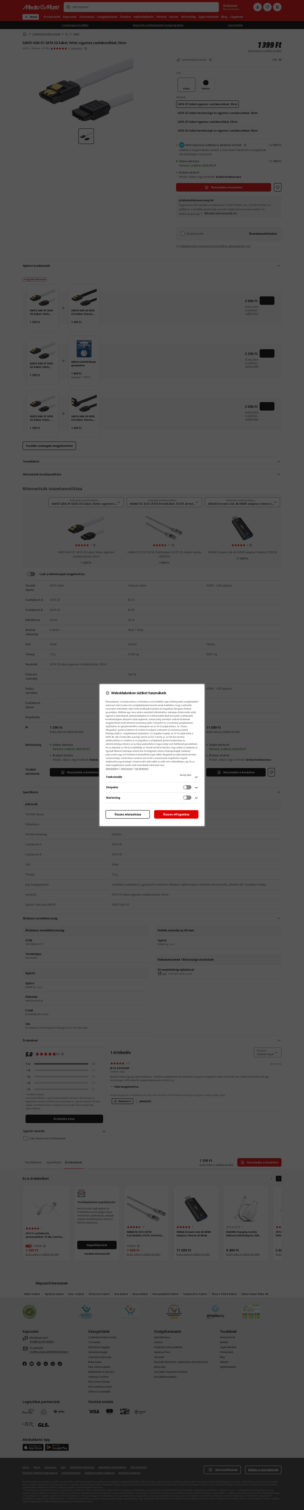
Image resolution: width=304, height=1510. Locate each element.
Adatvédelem (112, 768)
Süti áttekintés (141, 768)
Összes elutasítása (128, 814)
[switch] (187, 787)
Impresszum (127, 768)
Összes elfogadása (176, 814)
